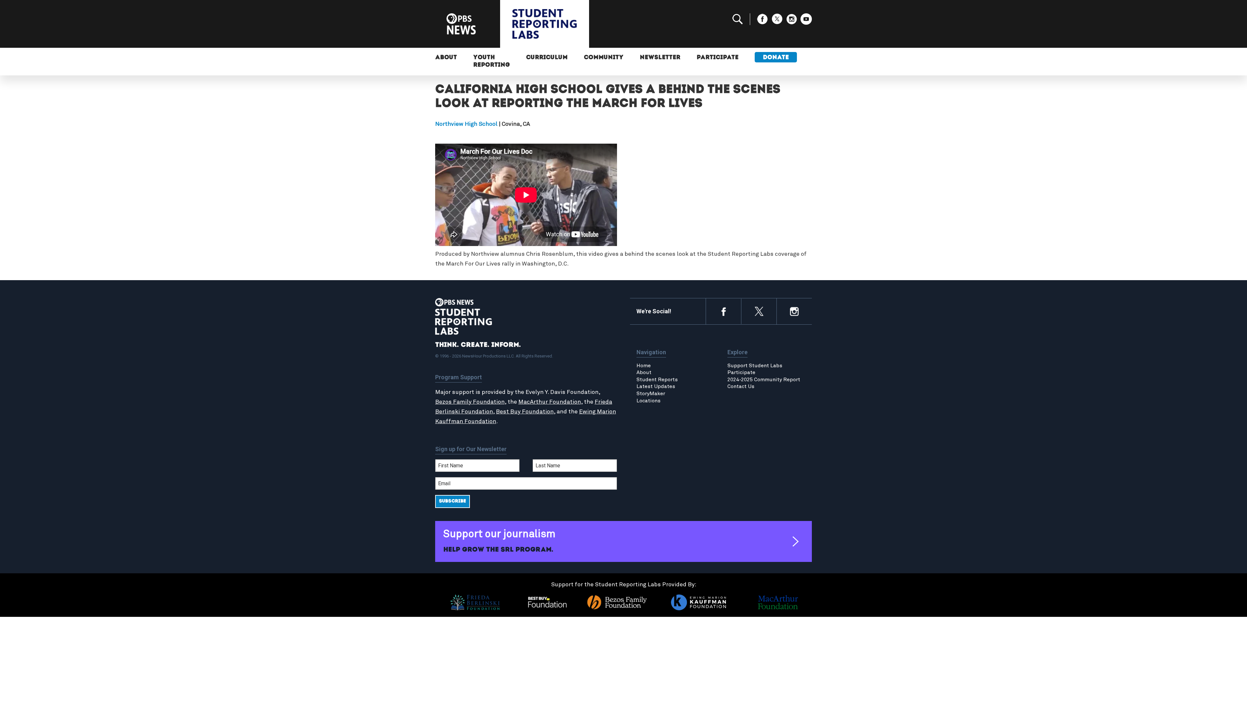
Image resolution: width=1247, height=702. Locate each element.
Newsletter (660, 58)
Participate (717, 58)
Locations (648, 400)
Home (643, 365)
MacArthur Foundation (549, 402)
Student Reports (657, 379)
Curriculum (547, 58)
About (446, 58)
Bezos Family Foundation (470, 402)
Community (604, 58)
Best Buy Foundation (525, 412)
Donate (776, 58)
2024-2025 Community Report (763, 379)
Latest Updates (655, 386)
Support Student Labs (754, 365)
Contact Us (740, 386)
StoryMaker (650, 393)
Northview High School (466, 124)
